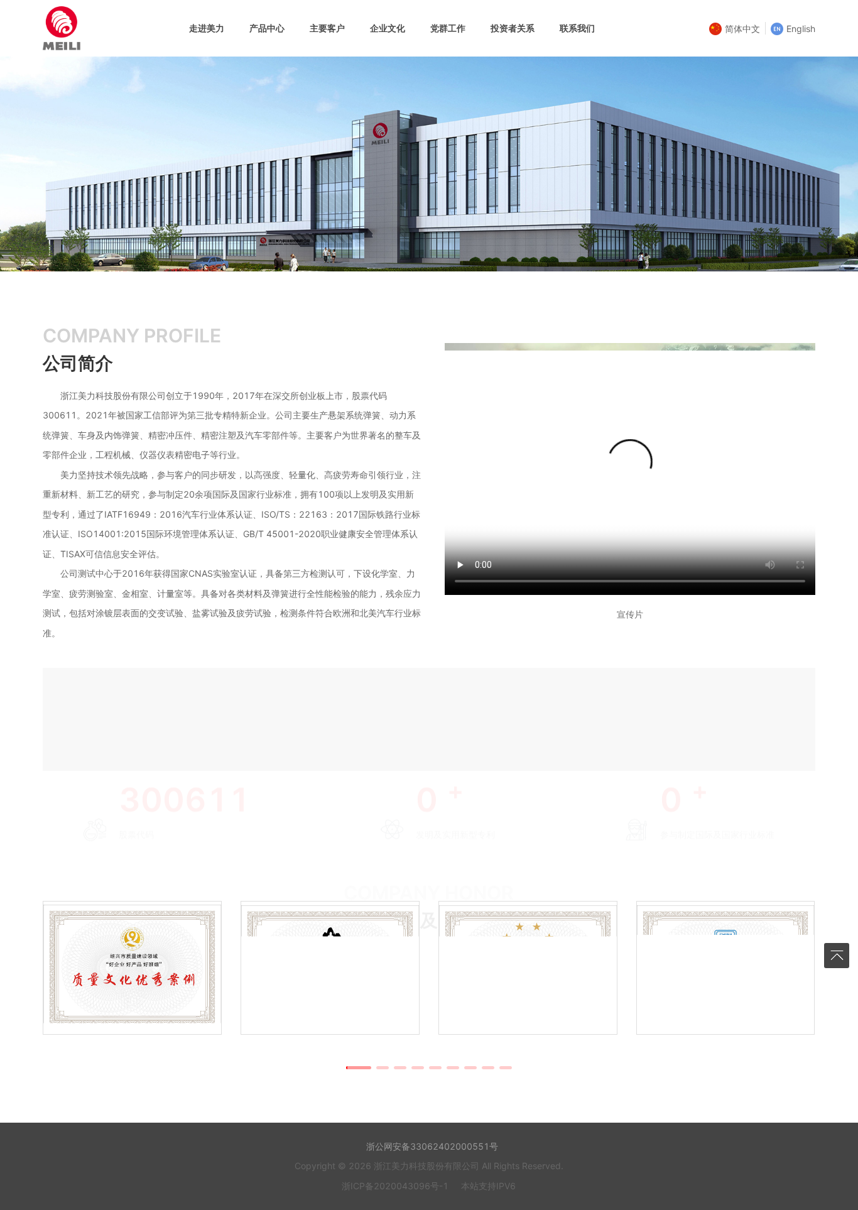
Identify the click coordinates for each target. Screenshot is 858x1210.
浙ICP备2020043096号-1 (395, 1185)
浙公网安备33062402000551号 (431, 1146)
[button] (358, 1067)
